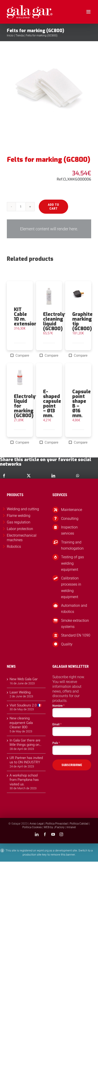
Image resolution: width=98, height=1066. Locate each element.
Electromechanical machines (21, 537)
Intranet (71, 827)
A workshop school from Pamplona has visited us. (24, 779)
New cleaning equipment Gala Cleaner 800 (21, 722)
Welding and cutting (23, 509)
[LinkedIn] (53, 476)
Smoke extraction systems (75, 623)
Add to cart (53, 206)
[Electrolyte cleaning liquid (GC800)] (49, 296)
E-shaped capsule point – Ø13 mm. (52, 403)
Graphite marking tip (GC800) (82, 321)
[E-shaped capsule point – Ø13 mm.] (49, 376)
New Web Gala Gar (24, 679)
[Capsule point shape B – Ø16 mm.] (78, 376)
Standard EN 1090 (75, 635)
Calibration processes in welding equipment (71, 587)
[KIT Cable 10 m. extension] (19, 294)
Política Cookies (32, 827)
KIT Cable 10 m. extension (25, 316)
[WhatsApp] (78, 476)
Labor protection (20, 529)
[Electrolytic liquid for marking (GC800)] (19, 379)
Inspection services (69, 530)
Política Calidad (79, 823)
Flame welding (18, 515)
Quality (66, 644)
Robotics (14, 546)
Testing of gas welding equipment (72, 563)
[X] (29, 476)
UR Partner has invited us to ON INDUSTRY (26, 760)
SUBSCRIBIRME (72, 765)
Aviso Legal (37, 823)
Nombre (58, 705)
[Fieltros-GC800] (49, 98)
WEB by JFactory (54, 827)
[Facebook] (4, 476)
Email (57, 724)
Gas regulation (18, 522)
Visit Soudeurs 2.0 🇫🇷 (26, 705)
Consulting (69, 518)
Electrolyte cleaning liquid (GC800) (56, 321)
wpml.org (43, 850)
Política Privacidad (57, 823)
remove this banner (63, 854)
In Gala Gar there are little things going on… (25, 742)
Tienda (19, 35)
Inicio (10, 35)
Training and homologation (72, 545)
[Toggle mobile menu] (88, 11)
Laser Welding (20, 692)
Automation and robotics (74, 608)
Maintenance (71, 510)
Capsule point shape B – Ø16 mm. (81, 403)
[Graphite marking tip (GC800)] (78, 296)
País (56, 743)
